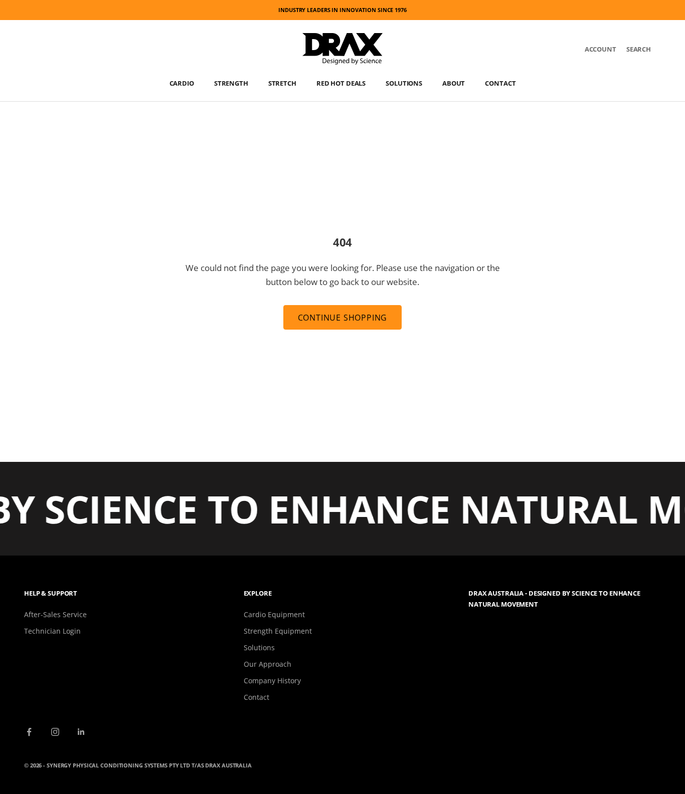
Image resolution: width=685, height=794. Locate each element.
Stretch (282, 83)
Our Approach (267, 664)
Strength (231, 83)
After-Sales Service (55, 614)
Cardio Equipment (274, 614)
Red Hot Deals (341, 83)
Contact (500, 83)
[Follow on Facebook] (29, 732)
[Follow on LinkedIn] (81, 732)
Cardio (181, 83)
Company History (272, 680)
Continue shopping (343, 317)
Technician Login (52, 631)
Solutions (404, 83)
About (453, 83)
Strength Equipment (278, 631)
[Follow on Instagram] (55, 732)
